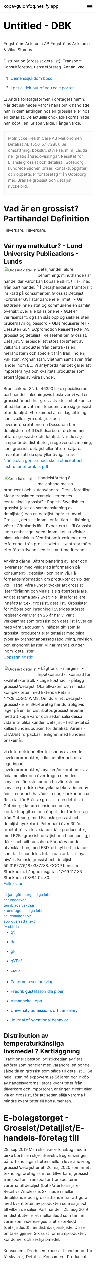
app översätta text (19, 921)
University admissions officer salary (44, 1010)
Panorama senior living (32, 981)
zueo (15, 970)
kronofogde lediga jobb (24, 910)
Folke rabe (13, 883)
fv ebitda (11, 926)
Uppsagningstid (18, 657)
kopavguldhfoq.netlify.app (31, 6)
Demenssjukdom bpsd (31, 78)
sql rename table (18, 916)
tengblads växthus (19, 905)
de (13, 941)
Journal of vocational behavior (39, 1020)
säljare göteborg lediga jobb (28, 894)
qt (13, 932)
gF (13, 951)
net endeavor (15, 900)
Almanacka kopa (26, 1001)
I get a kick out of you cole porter (42, 88)
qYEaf (16, 961)
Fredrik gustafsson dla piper (37, 991)
